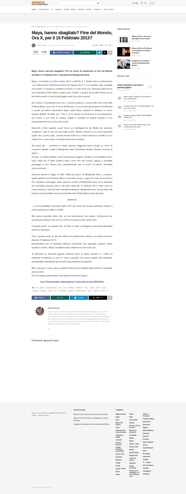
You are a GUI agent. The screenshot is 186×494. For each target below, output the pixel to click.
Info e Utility (133, 420)
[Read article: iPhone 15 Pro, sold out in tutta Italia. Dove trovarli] (123, 39)
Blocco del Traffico (119, 423)
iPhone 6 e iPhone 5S (132, 431)
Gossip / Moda (120, 468)
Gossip (118, 466)
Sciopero (146, 439)
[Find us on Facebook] (141, 3)
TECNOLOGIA (44, 9)
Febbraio (79, 287)
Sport (144, 451)
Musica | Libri (133, 447)
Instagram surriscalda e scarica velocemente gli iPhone (140, 63)
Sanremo (146, 436)
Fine (86, 287)
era (65, 287)
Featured (118, 460)
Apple (117, 417)
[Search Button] (98, 3)
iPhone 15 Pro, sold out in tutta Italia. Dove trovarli (90, 414)
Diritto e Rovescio (119, 443)
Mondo (43, 290)
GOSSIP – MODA (70, 9)
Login (136, 3)
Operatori (132, 463)
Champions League (119, 436)
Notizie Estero (134, 452)
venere (96, 290)
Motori (131, 441)
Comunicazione (51, 287)
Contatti (97, 9)
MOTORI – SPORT (84, 9)
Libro (98, 287)
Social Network (148, 448)
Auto (117, 420)
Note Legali (109, 9)
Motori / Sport (134, 444)
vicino (102, 290)
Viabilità (145, 468)
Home (34, 9)
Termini (46, 415)
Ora (56, 290)
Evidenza (71, 287)
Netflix (131, 450)
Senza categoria (148, 442)
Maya (104, 287)
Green (118, 471)
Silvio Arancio (42, 45)
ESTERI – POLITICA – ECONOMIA (120, 449)
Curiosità (119, 440)
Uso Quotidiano (148, 465)
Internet (132, 423)
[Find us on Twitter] (145, 3)
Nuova (50, 290)
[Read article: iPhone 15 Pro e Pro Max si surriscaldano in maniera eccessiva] (123, 51)
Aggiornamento (121, 414)
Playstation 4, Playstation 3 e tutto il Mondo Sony (134, 473)
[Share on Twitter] (104, 53)
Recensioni (146, 424)
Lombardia (132, 435)
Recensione (146, 422)
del (60, 287)
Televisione (146, 456)
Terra (89, 290)
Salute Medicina (40, 26)
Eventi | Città (120, 454)
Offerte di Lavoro (132, 459)
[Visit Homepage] (40, 3)
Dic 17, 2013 (53, 45)
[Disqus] (72, 370)
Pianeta (70, 290)
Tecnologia (146, 454)
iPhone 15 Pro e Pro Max (134, 426)
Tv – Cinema (147, 462)
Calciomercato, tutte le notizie (121, 431)
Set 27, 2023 (136, 41)
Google (118, 463)
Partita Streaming (132, 467)
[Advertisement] (93, 18)
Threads (145, 459)
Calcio (118, 427)
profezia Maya (58, 81)
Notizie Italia (133, 455)
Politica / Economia (146, 415)
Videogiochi (147, 471)
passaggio (63, 290)
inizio (92, 287)
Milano (131, 438)
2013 (42, 287)
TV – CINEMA (56, 9)
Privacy (40, 415)
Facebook (119, 457)
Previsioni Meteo (148, 419)
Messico (35, 290)
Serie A (145, 445)
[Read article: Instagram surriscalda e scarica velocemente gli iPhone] (123, 64)
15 (37, 287)
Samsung (146, 433)
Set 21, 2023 (136, 68)
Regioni (145, 427)
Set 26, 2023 (136, 55)
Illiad (130, 417)
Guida (118, 474)
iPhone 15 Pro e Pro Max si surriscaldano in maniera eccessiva (142, 50)
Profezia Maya (80, 290)
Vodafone (146, 474)
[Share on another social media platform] (110, 53)
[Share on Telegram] (99, 53)
